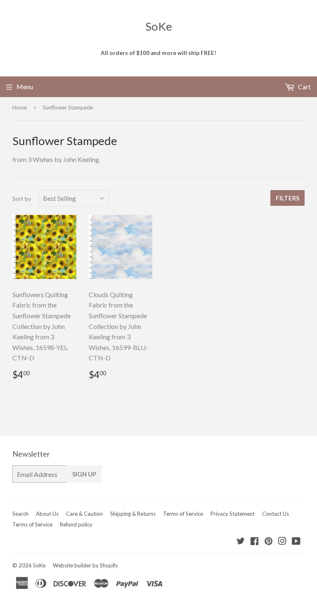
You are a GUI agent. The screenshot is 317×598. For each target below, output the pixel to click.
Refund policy (76, 524)
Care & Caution (84, 513)
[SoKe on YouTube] (296, 542)
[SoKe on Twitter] (241, 542)
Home (19, 107)
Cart (304, 87)
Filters (287, 198)
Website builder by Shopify (85, 565)
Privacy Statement (233, 513)
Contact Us (275, 513)
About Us (47, 513)
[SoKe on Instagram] (282, 542)
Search (20, 513)
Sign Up (84, 474)
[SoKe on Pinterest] (268, 542)
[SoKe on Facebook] (254, 542)
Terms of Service (183, 513)
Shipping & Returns (133, 513)
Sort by (21, 198)
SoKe (158, 26)
